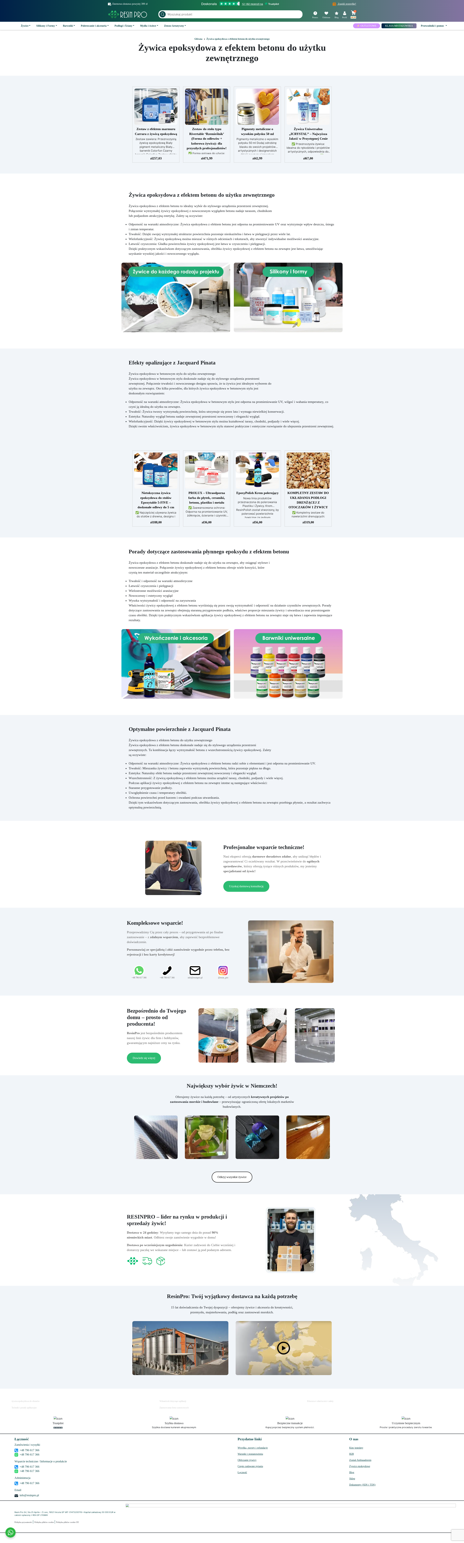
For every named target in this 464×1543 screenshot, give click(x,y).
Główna (198, 38)
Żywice (24, 25)
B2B (351, 1454)
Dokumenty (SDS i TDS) (362, 1484)
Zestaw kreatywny (174, 25)
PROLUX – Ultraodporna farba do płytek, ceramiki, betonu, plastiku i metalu (206, 497)
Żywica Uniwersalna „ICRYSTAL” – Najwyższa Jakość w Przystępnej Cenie (308, 133)
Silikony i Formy (45, 25)
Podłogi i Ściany (123, 25)
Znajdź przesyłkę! (346, 4)
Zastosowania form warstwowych (174, 1407)
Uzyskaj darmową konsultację (246, 886)
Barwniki (68, 25)
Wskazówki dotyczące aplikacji (173, 1401)
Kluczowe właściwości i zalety (320, 1401)
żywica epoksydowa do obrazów (26, 1401)
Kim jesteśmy (356, 1447)
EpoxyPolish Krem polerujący (257, 493)
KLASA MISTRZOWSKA (399, 25)
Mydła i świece (148, 25)
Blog (351, 1472)
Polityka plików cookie (44, 1522)
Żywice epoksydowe (359, 1466)
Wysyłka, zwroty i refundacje (253, 1447)
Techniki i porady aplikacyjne (24, 1407)
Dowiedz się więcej (144, 1058)
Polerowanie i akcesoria (94, 25)
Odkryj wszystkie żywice (232, 1177)
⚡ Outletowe (366, 25)
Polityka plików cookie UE (67, 1522)
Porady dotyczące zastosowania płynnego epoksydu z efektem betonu (209, 551)
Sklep (352, 1478)
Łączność (242, 1472)
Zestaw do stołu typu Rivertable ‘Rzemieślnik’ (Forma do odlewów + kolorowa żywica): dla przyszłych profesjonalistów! (207, 138)
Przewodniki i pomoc (433, 25)
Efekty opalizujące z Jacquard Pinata (172, 363)
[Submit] (162, 14)
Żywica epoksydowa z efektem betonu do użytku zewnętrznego (232, 53)
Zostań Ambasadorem (360, 1460)
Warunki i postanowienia (250, 1454)
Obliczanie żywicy (247, 1460)
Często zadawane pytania (250, 1466)
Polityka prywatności (23, 1522)
